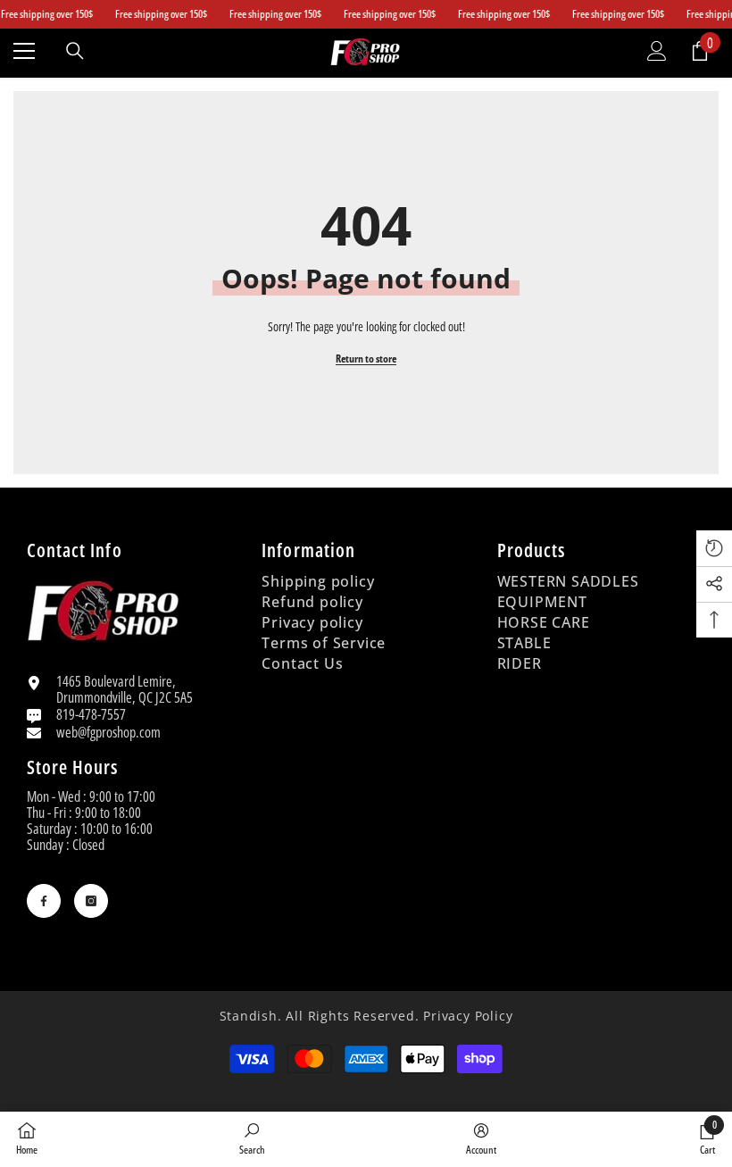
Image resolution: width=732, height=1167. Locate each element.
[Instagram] (91, 901)
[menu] (24, 51)
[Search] (75, 51)
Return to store (366, 358)
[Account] (657, 51)
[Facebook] (44, 901)
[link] (252, 1138)
